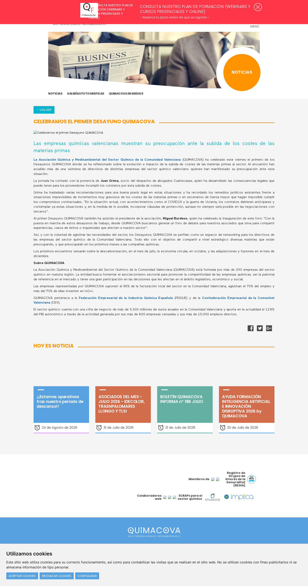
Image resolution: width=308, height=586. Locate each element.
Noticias (55, 93)
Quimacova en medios (126, 93)
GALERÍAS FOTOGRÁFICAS (85, 93)
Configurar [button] (87, 576)
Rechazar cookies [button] (56, 576)
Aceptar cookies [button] (22, 576)
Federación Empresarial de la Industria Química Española (126, 298)
